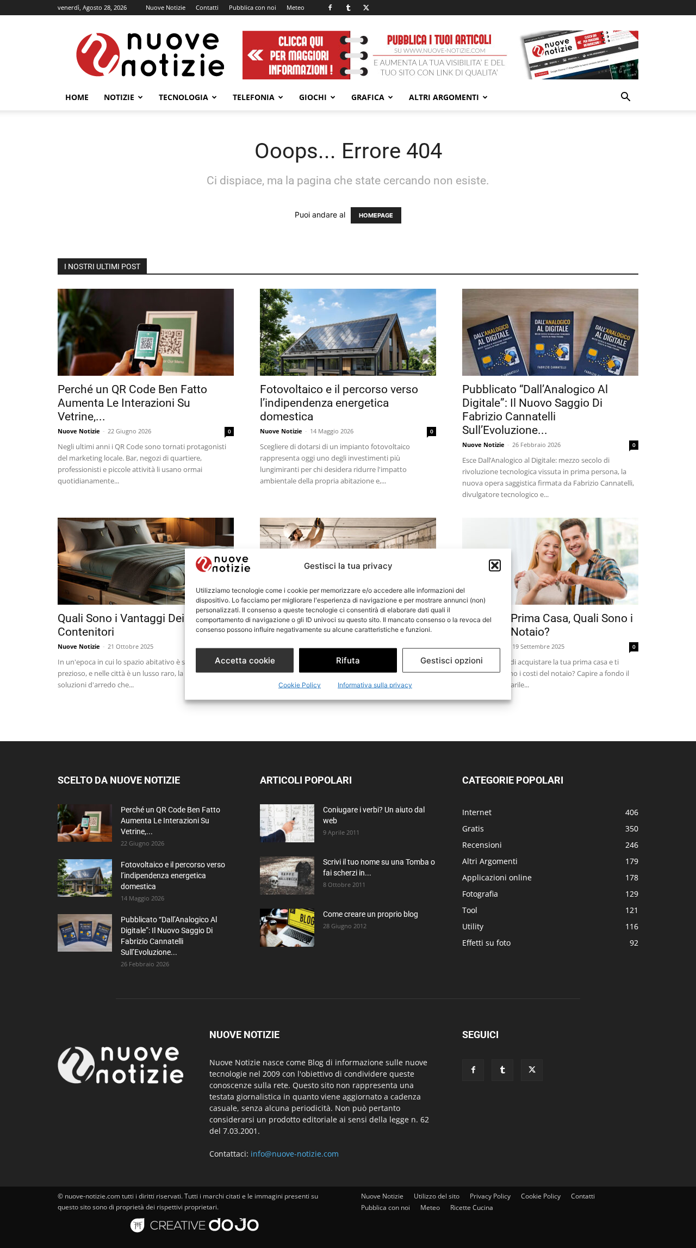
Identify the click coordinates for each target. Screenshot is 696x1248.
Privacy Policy (490, 1196)
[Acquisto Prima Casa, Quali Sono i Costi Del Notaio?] (550, 561)
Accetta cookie (245, 660)
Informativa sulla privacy (375, 685)
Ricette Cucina (471, 1207)
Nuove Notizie (165, 7)
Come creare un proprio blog (370, 914)
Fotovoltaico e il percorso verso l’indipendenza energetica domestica (339, 403)
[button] (494, 565)
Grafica (367, 97)
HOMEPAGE (376, 215)
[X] (366, 7)
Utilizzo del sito (436, 1196)
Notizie (119, 97)
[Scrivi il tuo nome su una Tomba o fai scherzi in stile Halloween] (287, 875)
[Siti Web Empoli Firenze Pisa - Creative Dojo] (196, 1238)
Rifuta (348, 660)
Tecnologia (183, 97)
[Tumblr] (348, 7)
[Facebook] (330, 7)
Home (77, 97)
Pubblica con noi (252, 7)
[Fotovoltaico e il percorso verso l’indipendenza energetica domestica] (348, 332)
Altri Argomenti (444, 97)
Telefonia (254, 97)
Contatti (207, 7)
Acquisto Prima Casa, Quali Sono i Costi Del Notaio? (547, 625)
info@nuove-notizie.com (295, 1153)
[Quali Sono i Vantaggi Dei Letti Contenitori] (146, 561)
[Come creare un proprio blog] (287, 928)
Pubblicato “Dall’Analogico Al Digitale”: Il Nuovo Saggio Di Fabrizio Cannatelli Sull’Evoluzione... (535, 410)
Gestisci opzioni (451, 660)
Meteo (295, 7)
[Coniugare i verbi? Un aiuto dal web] (287, 823)
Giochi (313, 97)
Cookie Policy (299, 685)
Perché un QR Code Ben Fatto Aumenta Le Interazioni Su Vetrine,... (132, 403)
